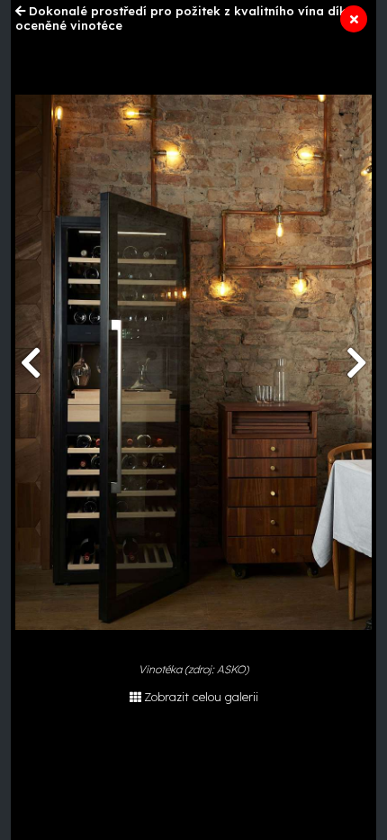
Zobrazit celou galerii (201, 696)
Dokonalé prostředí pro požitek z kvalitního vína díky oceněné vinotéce (184, 18)
